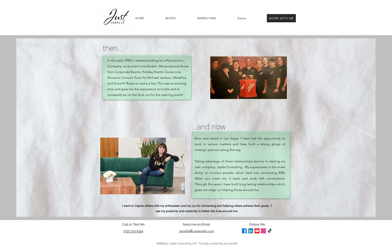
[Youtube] (257, 230)
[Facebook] (244, 230)
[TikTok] (269, 230)
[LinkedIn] (250, 230)
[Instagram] (263, 230)
